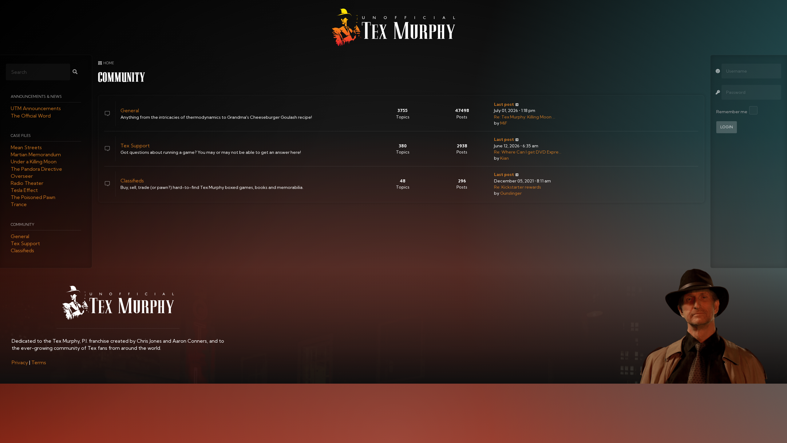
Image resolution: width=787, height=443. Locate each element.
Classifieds (22, 251)
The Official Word (31, 116)
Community (22, 224)
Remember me (731, 111)
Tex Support (25, 244)
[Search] (75, 72)
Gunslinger (511, 193)
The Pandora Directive (36, 169)
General (20, 236)
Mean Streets (26, 147)
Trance (19, 205)
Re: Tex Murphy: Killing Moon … (524, 117)
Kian (504, 158)
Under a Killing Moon (34, 162)
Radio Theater (27, 183)
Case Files (21, 135)
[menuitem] (20, 362)
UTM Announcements (36, 109)
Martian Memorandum (36, 155)
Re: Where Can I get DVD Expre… (527, 152)
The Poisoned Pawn (33, 197)
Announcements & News (36, 96)
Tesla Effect (24, 190)
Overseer (22, 176)
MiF (503, 123)
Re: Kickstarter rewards (517, 187)
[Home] (393, 27)
